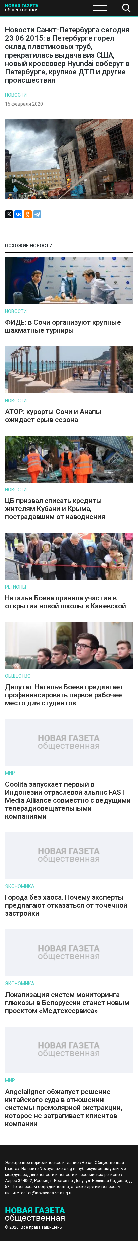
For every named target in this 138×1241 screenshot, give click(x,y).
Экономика (19, 886)
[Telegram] (37, 214)
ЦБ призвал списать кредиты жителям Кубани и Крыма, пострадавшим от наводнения (55, 509)
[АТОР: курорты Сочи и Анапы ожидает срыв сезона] (69, 391)
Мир (10, 773)
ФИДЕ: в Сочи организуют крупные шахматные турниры (63, 326)
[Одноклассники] (28, 214)
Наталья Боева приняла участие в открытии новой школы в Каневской (65, 602)
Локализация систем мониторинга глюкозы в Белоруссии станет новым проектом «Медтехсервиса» (67, 1003)
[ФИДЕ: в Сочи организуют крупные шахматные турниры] (69, 302)
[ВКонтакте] (18, 214)
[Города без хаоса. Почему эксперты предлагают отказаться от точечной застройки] (69, 877)
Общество (58, 10)
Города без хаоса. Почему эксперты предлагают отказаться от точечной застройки (66, 905)
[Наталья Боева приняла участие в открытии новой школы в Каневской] (69, 578)
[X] (9, 214)
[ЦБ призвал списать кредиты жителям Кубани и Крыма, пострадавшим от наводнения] (69, 481)
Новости (16, 95)
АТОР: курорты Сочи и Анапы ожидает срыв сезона (53, 416)
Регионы (15, 587)
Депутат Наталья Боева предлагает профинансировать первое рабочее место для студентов (64, 695)
